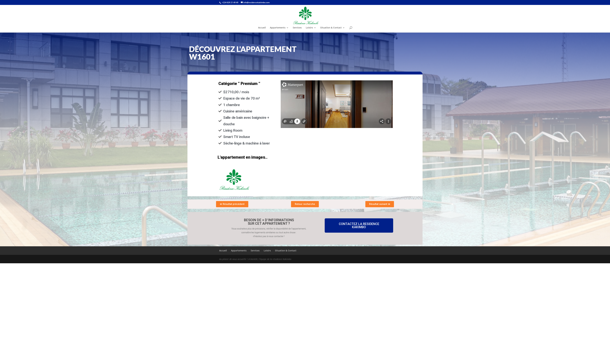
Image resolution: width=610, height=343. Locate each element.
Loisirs (309, 28)
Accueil (262, 28)
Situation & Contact (331, 28)
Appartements (277, 28)
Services (297, 28)
